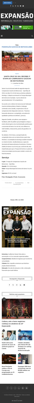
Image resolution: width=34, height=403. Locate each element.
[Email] (23, 6)
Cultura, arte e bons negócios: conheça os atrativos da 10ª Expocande (13, 324)
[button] (13, 2)
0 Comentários (19, 183)
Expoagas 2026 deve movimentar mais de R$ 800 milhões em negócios (24, 369)
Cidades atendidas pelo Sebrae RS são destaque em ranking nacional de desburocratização (24, 346)
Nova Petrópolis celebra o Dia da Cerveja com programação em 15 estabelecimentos (8, 370)
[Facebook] (10, 6)
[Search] (32, 36)
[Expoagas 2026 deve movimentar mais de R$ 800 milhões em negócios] (25, 359)
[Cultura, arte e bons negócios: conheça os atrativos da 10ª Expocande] (17, 309)
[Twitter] (13, 6)
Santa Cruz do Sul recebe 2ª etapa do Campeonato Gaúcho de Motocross (17, 78)
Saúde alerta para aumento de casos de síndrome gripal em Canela (8, 345)
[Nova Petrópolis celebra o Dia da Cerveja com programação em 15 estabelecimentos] (9, 359)
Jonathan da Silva (18, 83)
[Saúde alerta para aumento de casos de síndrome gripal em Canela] (9, 335)
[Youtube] (20, 6)
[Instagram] (15, 6)
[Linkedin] (17, 6)
